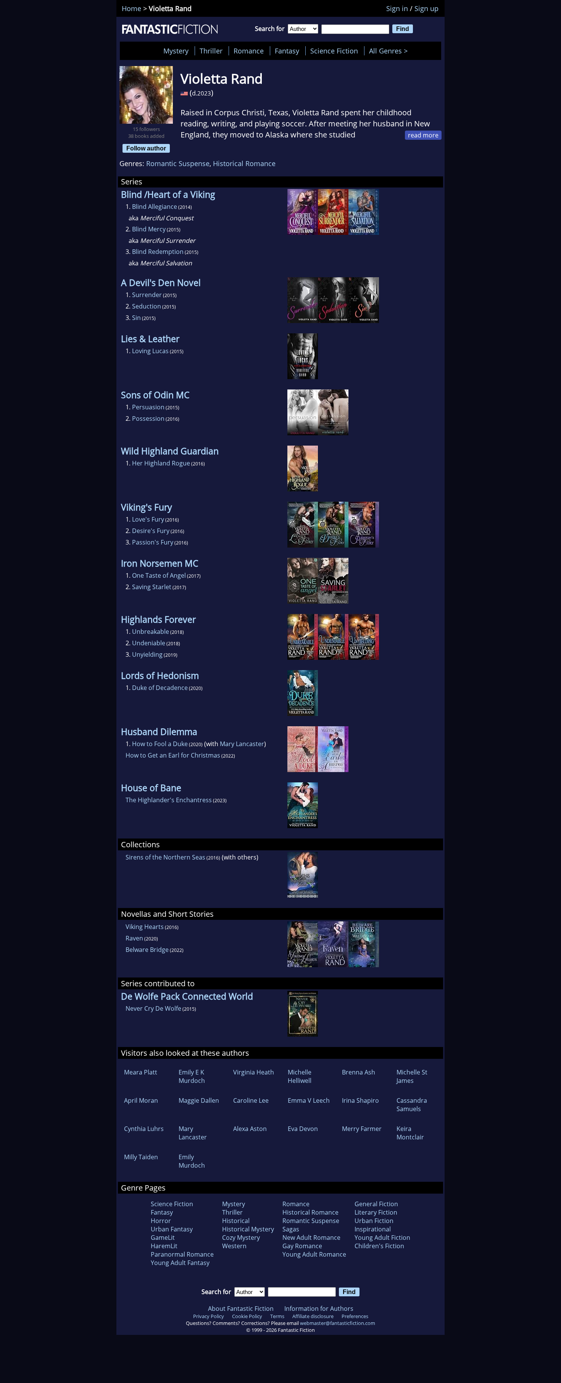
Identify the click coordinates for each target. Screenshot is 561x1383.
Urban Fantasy (172, 1229)
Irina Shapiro (360, 1100)
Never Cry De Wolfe (153, 1008)
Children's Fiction (379, 1246)
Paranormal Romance (182, 1254)
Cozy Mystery (241, 1237)
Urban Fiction (374, 1221)
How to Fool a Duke (160, 744)
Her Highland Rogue (161, 463)
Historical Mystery (248, 1229)
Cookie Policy (247, 1316)
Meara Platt (140, 1072)
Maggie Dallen (199, 1100)
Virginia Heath (253, 1072)
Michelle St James (412, 1076)
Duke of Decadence (160, 687)
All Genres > (390, 50)
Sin (136, 317)
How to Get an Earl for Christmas (173, 755)
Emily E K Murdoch (192, 1076)
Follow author (146, 148)
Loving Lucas (150, 351)
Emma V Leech (309, 1100)
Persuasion (148, 407)
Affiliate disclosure (313, 1316)
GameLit (163, 1237)
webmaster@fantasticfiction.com (337, 1323)
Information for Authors (318, 1308)
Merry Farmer (362, 1128)
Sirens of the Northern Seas (165, 857)
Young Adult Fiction (382, 1237)
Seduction (146, 306)
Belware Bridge (147, 949)
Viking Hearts (145, 927)
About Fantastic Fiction (241, 1308)
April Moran (141, 1100)
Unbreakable (150, 631)
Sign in (397, 8)
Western (234, 1246)
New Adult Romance (311, 1237)
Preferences (355, 1316)
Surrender (147, 295)
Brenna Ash (358, 1072)
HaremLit (164, 1246)
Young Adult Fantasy (180, 1263)
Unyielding (147, 654)
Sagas (290, 1229)
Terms (277, 1316)
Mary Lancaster (242, 744)
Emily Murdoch (192, 1161)
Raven (134, 938)
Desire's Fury (150, 531)
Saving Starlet (151, 587)
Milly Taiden (141, 1157)
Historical (236, 1221)
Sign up (426, 8)
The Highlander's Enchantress (169, 800)
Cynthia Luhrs (144, 1128)
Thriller (211, 50)
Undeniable (148, 643)
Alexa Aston (250, 1128)
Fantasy (287, 50)
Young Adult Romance (314, 1254)
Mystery (176, 50)
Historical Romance (244, 163)
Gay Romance (302, 1246)
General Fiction (376, 1204)
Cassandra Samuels (412, 1104)
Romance (249, 50)
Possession (148, 418)
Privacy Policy (208, 1316)
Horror (161, 1221)
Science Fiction (334, 50)
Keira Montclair (410, 1132)
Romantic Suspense (178, 163)
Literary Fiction (376, 1212)
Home (131, 8)
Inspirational (373, 1229)
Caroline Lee (251, 1100)
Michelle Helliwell (299, 1076)
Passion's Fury (152, 542)
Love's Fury (148, 519)
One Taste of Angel (159, 575)
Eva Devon (303, 1128)
